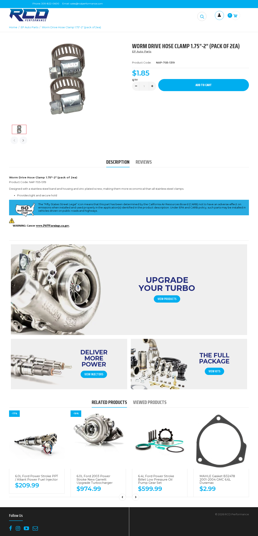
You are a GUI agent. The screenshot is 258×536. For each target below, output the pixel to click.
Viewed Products (149, 402)
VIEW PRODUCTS (167, 299)
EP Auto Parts (141, 51)
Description (118, 162)
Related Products (109, 402)
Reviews (144, 162)
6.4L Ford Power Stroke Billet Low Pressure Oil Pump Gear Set (156, 479)
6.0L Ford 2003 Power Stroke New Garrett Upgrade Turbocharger (94, 479)
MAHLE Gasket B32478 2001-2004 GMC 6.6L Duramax (217, 479)
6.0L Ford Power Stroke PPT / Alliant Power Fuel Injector (36, 477)
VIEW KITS (214, 371)
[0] (235, 15)
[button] (201, 16)
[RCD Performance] (29, 21)
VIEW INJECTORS (93, 374)
